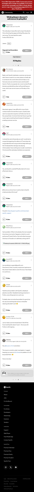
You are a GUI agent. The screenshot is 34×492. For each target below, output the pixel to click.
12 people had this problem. (10, 50)
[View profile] (4, 25)
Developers (7, 412)
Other (9, 43)
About (5, 394)
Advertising (7, 415)
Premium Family (8, 454)
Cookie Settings (13, 481)
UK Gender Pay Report (8, 488)
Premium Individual (9, 447)
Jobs (5, 398)
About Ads (6, 483)
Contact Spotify (8, 440)
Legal (5, 478)
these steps (21, 7)
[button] (31, 25)
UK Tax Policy (15, 486)
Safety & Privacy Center (12, 478)
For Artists (6, 409)
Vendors (6, 422)
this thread (17, 352)
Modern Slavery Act (8, 486)
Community (8, 12)
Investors (6, 419)
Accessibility (11, 483)
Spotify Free (7, 461)
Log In (27, 12)
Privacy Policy (6, 481)
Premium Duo (7, 451)
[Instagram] (6, 467)
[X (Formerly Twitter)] (11, 467)
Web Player (7, 433)
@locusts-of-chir (9, 346)
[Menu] (31, 12)
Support (6, 430)
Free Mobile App (8, 437)
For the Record (8, 401)
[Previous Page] (13, 65)
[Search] (23, 12)
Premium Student (9, 458)
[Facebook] (16, 467)
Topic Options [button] (16, 57)
